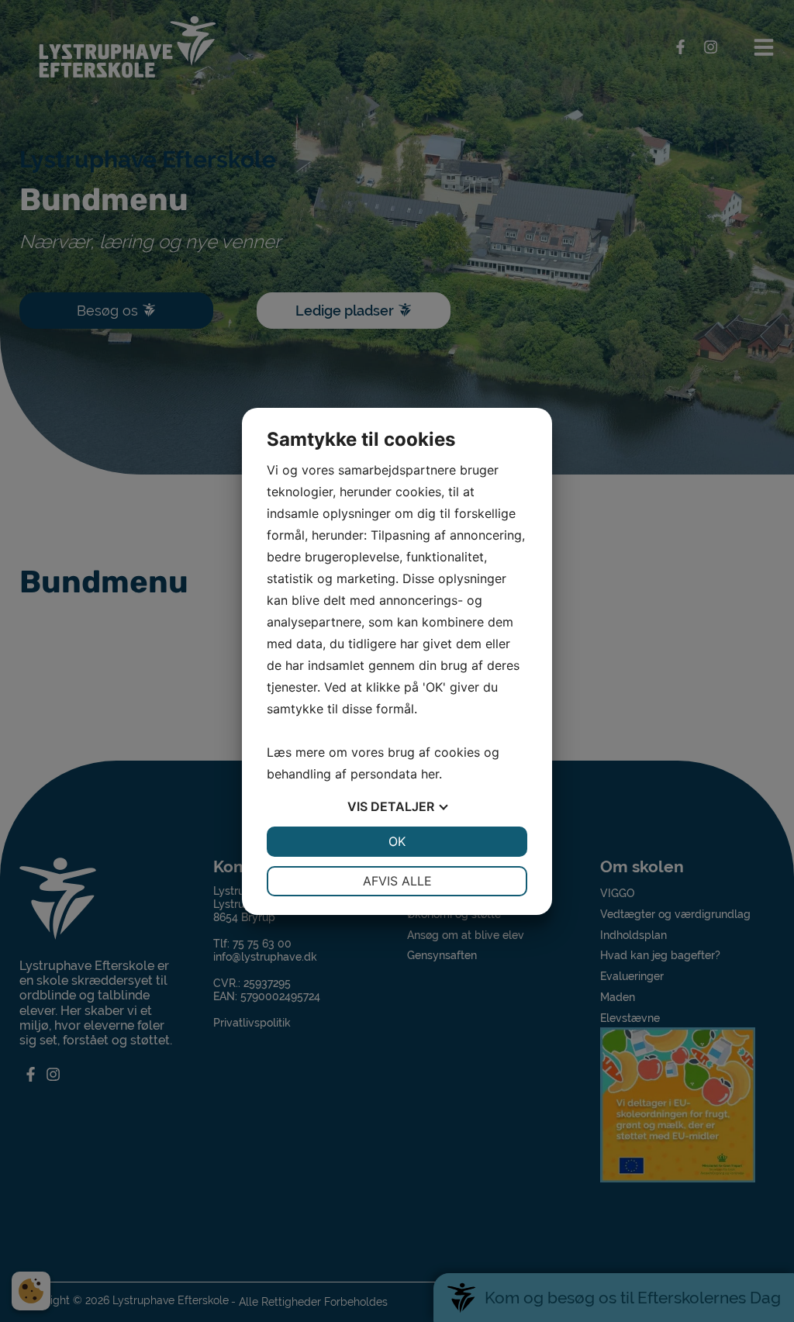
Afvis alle (397, 881)
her (430, 774)
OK (397, 841)
